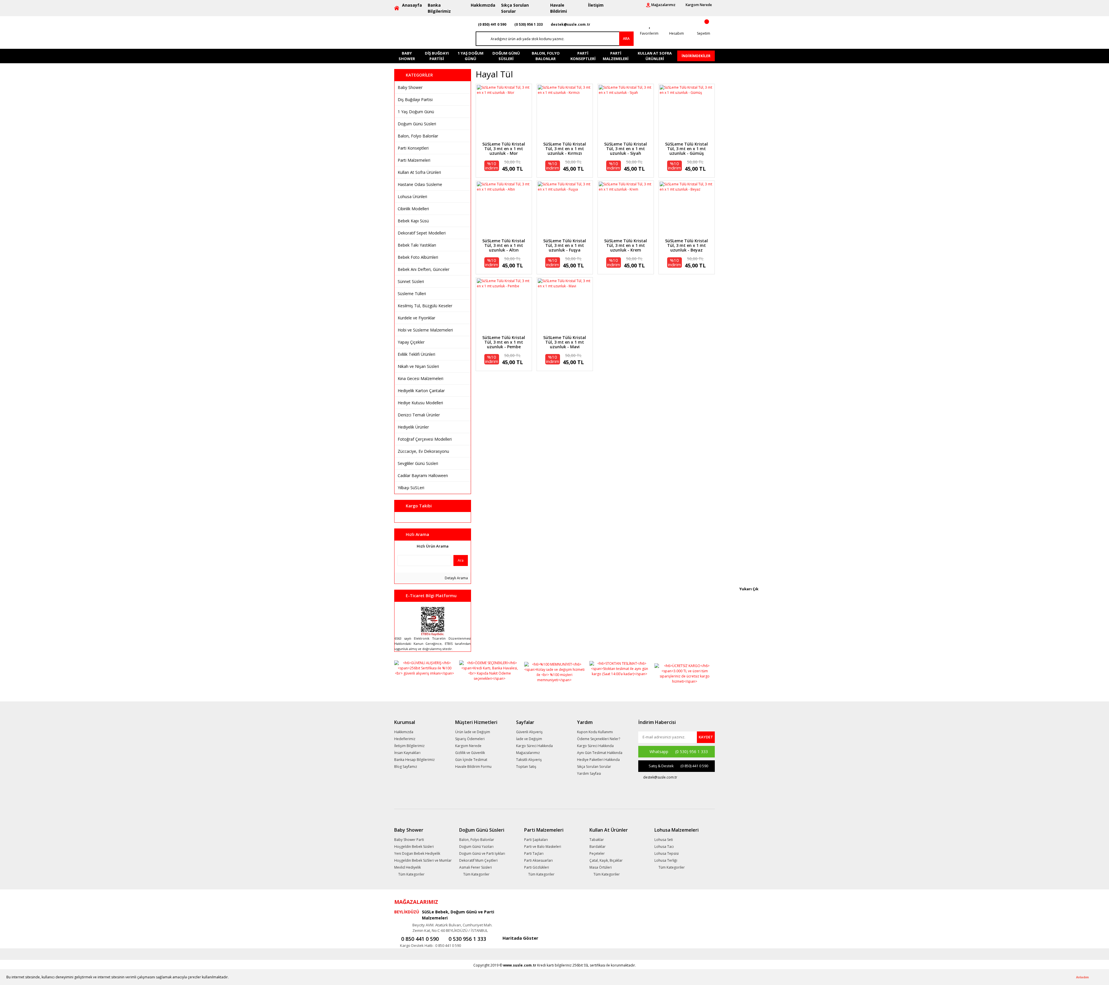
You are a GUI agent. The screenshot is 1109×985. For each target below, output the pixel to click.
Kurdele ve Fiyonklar (416, 318)
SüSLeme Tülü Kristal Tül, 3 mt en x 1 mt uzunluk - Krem (625, 245)
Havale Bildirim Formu (473, 766)
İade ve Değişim (529, 738)
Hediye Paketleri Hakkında (598, 759)
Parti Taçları (534, 853)
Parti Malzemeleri (414, 160)
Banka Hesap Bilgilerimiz (414, 759)
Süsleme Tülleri (412, 293)
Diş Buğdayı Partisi (415, 99)
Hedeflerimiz (404, 738)
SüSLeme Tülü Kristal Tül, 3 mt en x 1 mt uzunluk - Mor (503, 149)
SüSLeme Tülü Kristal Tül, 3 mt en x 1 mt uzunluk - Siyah (625, 149)
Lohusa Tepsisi (666, 853)
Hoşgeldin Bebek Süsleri (414, 846)
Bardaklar (597, 846)
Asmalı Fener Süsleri (475, 867)
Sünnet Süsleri (411, 281)
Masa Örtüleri (600, 867)
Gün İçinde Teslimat (471, 759)
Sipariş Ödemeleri (470, 738)
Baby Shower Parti (409, 839)
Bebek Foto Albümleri (418, 257)
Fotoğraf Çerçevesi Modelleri (425, 439)
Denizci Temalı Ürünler (419, 415)
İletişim (596, 5)
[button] (230, 977)
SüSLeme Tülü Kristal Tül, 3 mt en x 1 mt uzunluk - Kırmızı (564, 149)
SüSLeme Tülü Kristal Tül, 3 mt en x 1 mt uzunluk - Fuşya (564, 245)
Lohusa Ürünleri (412, 196)
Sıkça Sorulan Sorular (515, 8)
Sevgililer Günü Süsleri (418, 463)
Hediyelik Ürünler (413, 427)
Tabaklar (596, 839)
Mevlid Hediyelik (407, 867)
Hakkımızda (483, 5)
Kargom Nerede (468, 745)
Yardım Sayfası (589, 773)
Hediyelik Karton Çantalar (421, 390)
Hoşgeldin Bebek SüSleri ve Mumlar (423, 860)
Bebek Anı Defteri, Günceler (423, 269)
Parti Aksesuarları (538, 860)
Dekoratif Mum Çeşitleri (478, 860)
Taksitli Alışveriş (529, 759)
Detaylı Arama (456, 578)
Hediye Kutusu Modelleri (420, 402)
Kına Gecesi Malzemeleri (420, 378)
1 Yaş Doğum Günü (416, 111)
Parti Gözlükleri (536, 867)
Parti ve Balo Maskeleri (542, 846)
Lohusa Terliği (665, 860)
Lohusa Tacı (664, 846)
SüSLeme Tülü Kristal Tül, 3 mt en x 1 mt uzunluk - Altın (503, 245)
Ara (461, 560)
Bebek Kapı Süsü (413, 221)
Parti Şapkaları (536, 839)
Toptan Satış (526, 766)
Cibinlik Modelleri (413, 208)
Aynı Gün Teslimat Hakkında (599, 752)
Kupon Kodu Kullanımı (595, 731)
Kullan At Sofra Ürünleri (419, 172)
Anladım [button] (1082, 977)
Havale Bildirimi (558, 8)
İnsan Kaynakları (407, 752)
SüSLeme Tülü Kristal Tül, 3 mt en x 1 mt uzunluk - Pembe (503, 342)
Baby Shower (410, 87)
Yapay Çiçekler (411, 342)
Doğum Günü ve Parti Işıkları (482, 853)
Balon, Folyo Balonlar (418, 136)
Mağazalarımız (528, 752)
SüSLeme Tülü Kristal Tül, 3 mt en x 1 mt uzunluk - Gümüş (686, 149)
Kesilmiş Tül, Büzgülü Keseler (425, 305)
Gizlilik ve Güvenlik (470, 752)
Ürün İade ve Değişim (472, 731)
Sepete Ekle (503, 120)
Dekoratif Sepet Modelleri (422, 233)
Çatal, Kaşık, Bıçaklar (606, 860)
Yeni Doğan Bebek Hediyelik (417, 853)
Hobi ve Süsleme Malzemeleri (425, 330)
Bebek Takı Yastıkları (417, 245)
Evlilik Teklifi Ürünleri (416, 354)
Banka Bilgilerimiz (439, 8)
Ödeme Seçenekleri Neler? (598, 738)
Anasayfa (412, 5)
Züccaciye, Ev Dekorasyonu (423, 451)
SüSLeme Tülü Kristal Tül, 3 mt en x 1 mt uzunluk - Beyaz (686, 245)
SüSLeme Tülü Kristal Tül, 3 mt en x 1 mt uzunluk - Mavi (564, 342)
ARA (626, 38)
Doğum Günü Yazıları (476, 846)
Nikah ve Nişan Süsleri (418, 366)
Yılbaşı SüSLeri (411, 487)
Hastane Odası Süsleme (420, 184)
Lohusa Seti (663, 839)
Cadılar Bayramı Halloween (423, 475)
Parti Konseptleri (413, 148)
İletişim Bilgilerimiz (409, 745)
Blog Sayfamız (405, 766)
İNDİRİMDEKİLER (696, 55)
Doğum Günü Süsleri (417, 123)
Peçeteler (597, 853)
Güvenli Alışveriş (529, 731)
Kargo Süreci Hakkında (534, 745)
